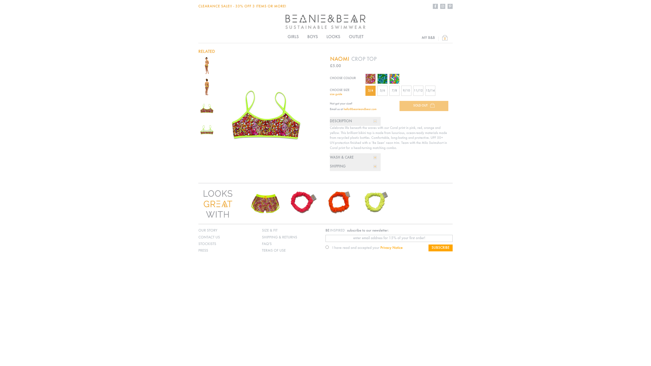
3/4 (370, 91)
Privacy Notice (391, 248)
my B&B (428, 38)
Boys (312, 37)
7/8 (394, 91)
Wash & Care (342, 158)
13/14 (430, 91)
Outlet (356, 37)
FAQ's (267, 244)
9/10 (406, 91)
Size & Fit (269, 231)
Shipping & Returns (279, 237)
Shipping (338, 167)
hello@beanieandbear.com (360, 109)
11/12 (418, 91)
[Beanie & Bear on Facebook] (435, 6)
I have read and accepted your (367, 248)
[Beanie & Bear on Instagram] (442, 6)
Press (203, 251)
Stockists (207, 244)
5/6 (382, 91)
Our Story (207, 231)
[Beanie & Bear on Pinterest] (450, 6)
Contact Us (209, 237)
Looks (333, 37)
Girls (293, 37)
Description (341, 121)
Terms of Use (274, 251)
